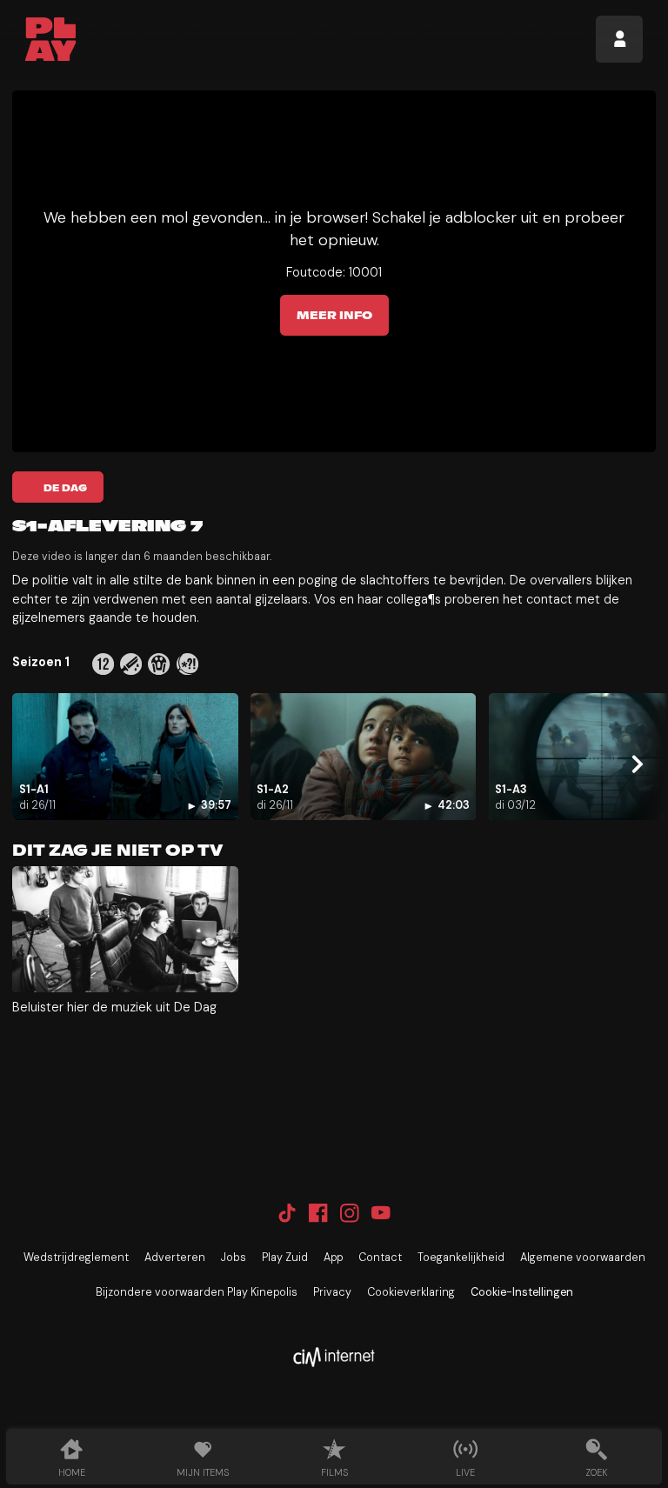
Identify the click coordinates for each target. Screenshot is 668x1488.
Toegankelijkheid (461, 1257)
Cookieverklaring (411, 1292)
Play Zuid (285, 1257)
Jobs (233, 1257)
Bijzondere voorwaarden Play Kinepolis (196, 1292)
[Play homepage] (51, 39)
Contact (380, 1257)
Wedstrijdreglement (76, 1257)
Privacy (332, 1292)
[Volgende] (636, 763)
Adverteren (174, 1257)
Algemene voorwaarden (582, 1257)
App (333, 1257)
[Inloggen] (619, 39)
